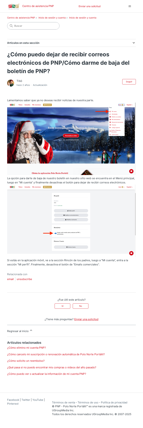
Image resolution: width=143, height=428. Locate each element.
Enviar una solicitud (90, 6)
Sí (62, 306)
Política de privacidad (114, 402)
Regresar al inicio (18, 331)
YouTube (37, 399)
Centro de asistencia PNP (21, 17)
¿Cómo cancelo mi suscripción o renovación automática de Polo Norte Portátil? (56, 354)
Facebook (13, 399)
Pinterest (12, 403)
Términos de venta (63, 402)
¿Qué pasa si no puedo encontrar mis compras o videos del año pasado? (51, 367)
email (10, 279)
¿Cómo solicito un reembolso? (26, 360)
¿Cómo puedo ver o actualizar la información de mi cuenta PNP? (46, 373)
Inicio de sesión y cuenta (52, 17)
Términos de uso (88, 402)
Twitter (25, 399)
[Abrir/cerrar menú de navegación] (129, 6)
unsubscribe (24, 279)
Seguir (129, 81)
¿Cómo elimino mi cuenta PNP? (26, 347)
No (80, 306)
